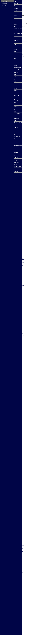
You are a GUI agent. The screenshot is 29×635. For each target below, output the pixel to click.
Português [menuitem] (5, 1)
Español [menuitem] (4, 6)
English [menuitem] (4, 3)
